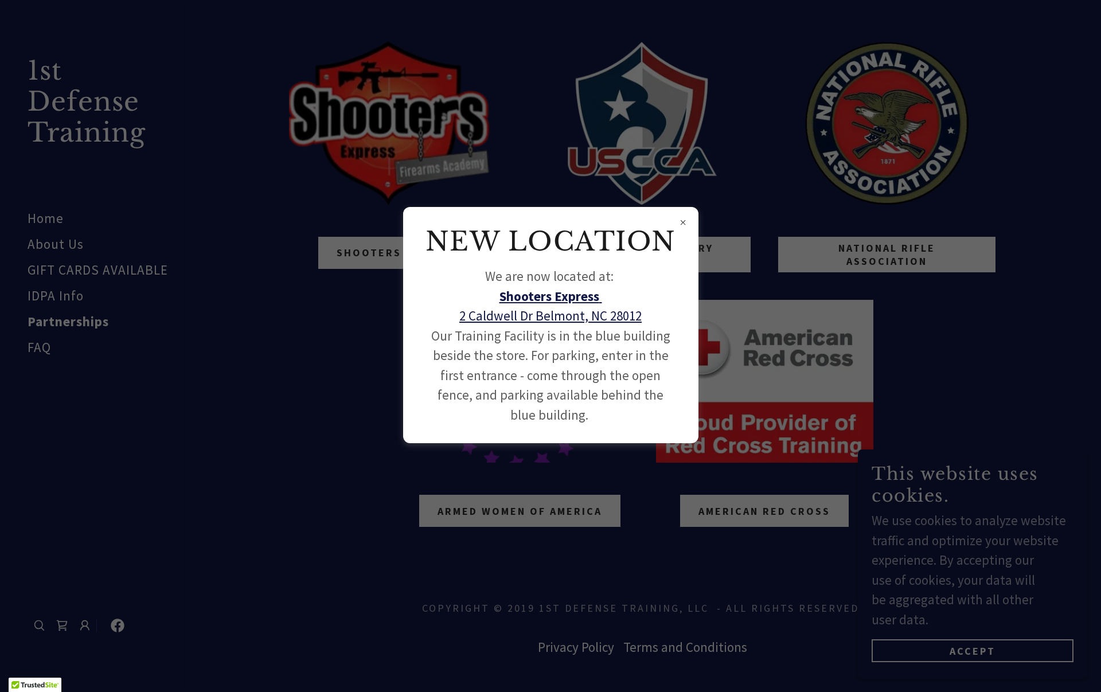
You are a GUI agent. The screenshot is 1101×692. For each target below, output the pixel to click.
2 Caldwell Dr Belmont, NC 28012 (550, 315)
